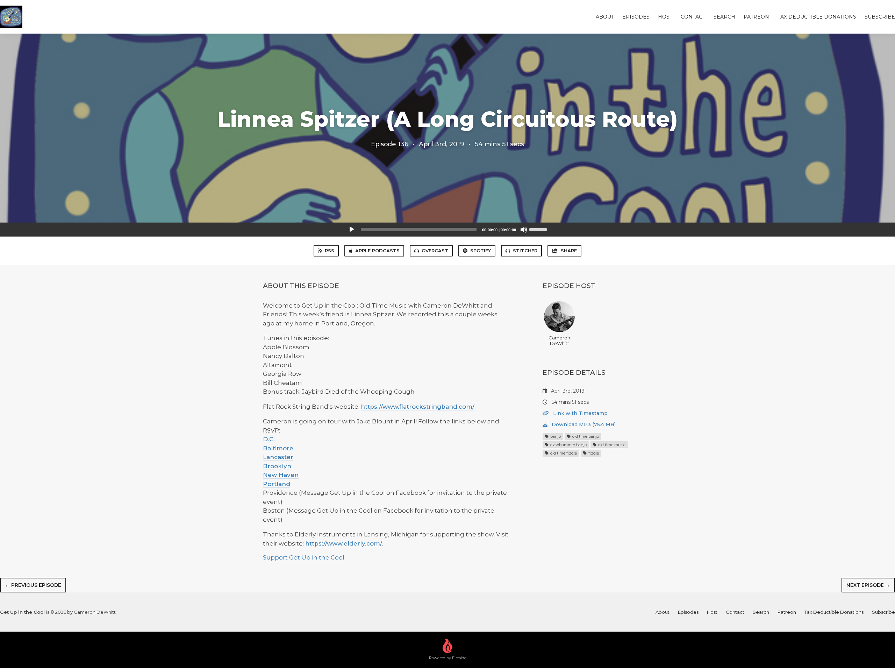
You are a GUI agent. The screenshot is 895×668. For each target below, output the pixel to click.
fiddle (593, 453)
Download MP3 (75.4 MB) (583, 424)
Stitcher (525, 250)
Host (665, 17)
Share (569, 250)
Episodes (636, 17)
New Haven (281, 474)
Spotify (480, 250)
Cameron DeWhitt (559, 340)
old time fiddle (563, 453)
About (605, 17)
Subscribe (880, 17)
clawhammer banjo (568, 444)
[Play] (351, 229)
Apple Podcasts (377, 250)
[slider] (539, 229)
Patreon (756, 17)
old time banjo (585, 436)
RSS (329, 250)
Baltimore (278, 448)
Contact (693, 17)
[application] (447, 230)
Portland (276, 483)
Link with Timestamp (580, 413)
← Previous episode (33, 585)
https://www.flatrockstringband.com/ (417, 406)
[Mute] (523, 229)
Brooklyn (277, 466)
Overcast (435, 250)
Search (724, 17)
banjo (555, 436)
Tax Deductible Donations (817, 17)
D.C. (269, 439)
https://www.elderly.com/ (343, 543)
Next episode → (868, 585)
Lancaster (278, 456)
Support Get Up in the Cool (303, 557)
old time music (611, 444)
